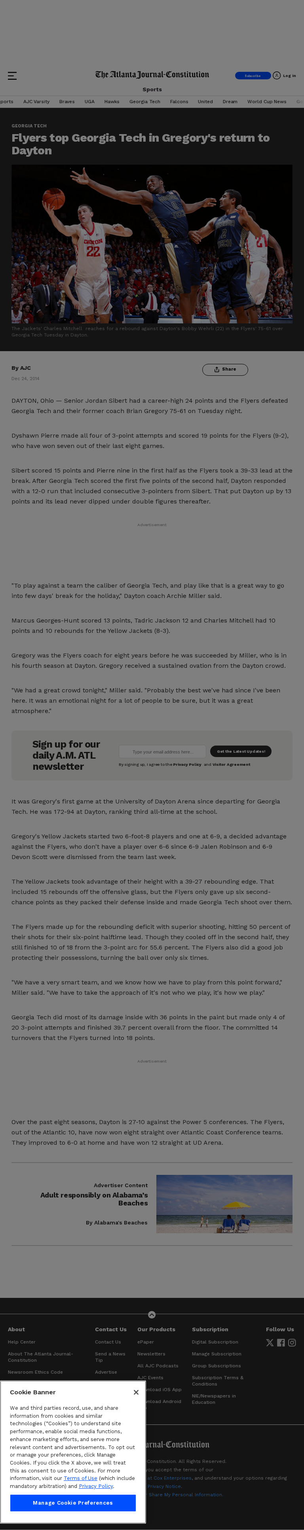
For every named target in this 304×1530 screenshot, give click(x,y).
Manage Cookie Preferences (73, 1503)
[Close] (136, 1392)
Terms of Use (80, 1478)
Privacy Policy (96, 1486)
